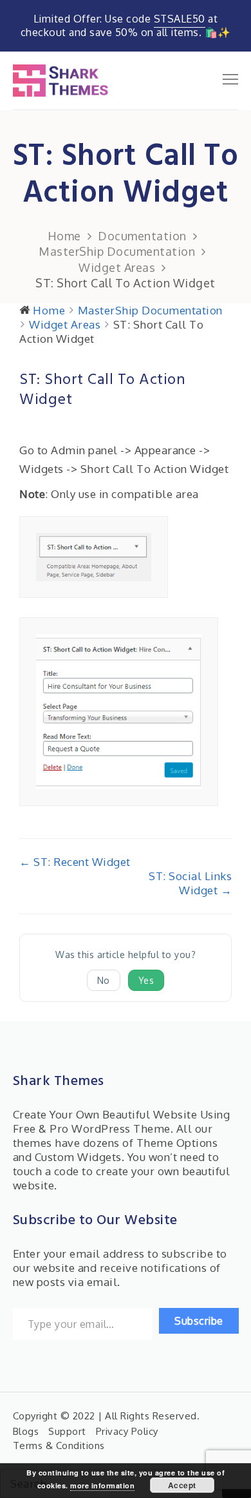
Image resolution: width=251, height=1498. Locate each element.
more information (102, 1485)
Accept (182, 1485)
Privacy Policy (127, 1431)
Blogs (26, 1431)
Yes (146, 980)
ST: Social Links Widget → (190, 883)
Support (67, 1431)
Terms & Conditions (59, 1445)
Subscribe (198, 1320)
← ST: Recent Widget (75, 862)
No (103, 980)
